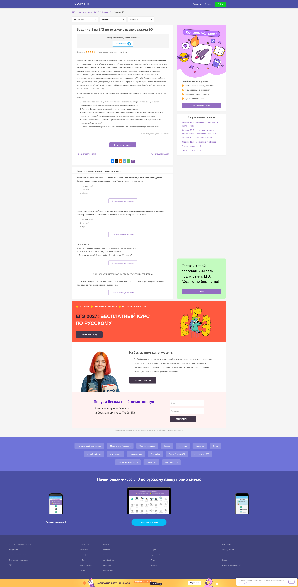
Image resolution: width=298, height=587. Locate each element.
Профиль (85, 555)
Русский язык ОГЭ (177, 454)
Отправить (182, 419)
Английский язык (94, 454)
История (183, 446)
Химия (215, 446)
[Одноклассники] (120, 161)
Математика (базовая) (120, 446)
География (155, 454)
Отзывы (224, 560)
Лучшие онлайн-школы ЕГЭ (231, 565)
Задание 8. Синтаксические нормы (197, 137)
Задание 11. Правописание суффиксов (199, 141)
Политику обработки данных (248, 583)
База (83, 560)
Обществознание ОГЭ (128, 462)
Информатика (136, 454)
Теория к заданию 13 (191, 146)
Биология (199, 446)
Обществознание (147, 446)
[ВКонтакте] (112, 161)
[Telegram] (124, 161)
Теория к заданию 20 (191, 150)
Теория (153, 550)
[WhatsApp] (128, 161)
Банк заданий (226, 544)
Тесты (153, 560)
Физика (167, 446)
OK (291, 582)
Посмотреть (121, 43)
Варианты (154, 565)
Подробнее (194, 583)
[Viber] (133, 161)
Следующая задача (160, 153)
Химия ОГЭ (151, 462)
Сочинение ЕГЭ (227, 555)
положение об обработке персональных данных (165, 430)
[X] (116, 161)
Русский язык (84, 544)
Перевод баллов (228, 550)
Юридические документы (18, 555)
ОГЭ (152, 544)
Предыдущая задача (86, 153)
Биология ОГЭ (171, 462)
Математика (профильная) (89, 446)
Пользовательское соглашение (270, 583)
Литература (115, 454)
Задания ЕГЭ (155, 555)
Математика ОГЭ (201, 454)
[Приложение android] (10, 565)
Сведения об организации (18, 560)
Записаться (88, 334)
